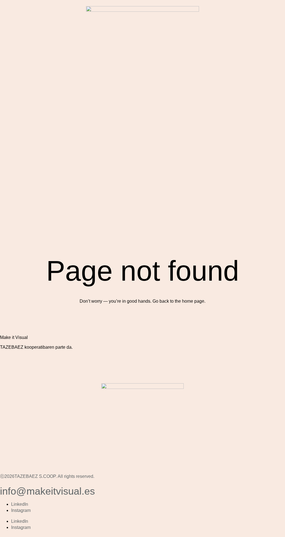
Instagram (21, 510)
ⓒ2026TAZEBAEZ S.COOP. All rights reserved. (47, 476)
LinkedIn (19, 504)
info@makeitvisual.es (47, 491)
